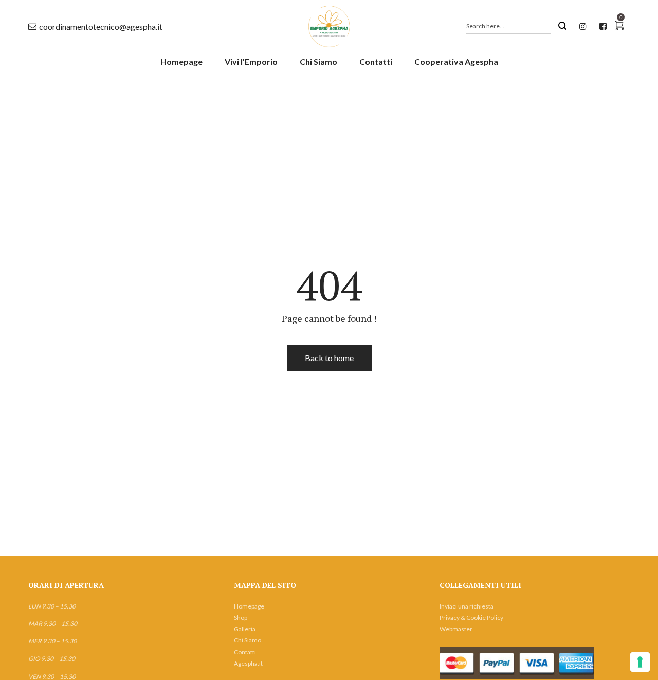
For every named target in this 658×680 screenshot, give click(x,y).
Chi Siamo (247, 640)
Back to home (329, 358)
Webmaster (456, 629)
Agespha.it (248, 663)
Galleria (244, 629)
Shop (240, 617)
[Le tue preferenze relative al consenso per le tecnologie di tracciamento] (640, 662)
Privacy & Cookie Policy (471, 617)
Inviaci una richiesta (467, 606)
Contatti (245, 652)
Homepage (249, 606)
